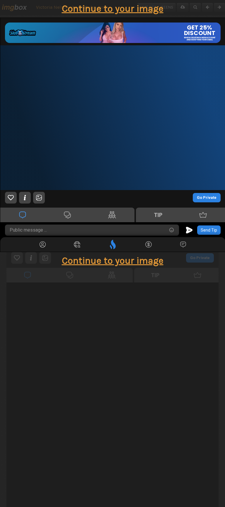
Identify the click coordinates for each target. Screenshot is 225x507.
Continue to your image (112, 8)
